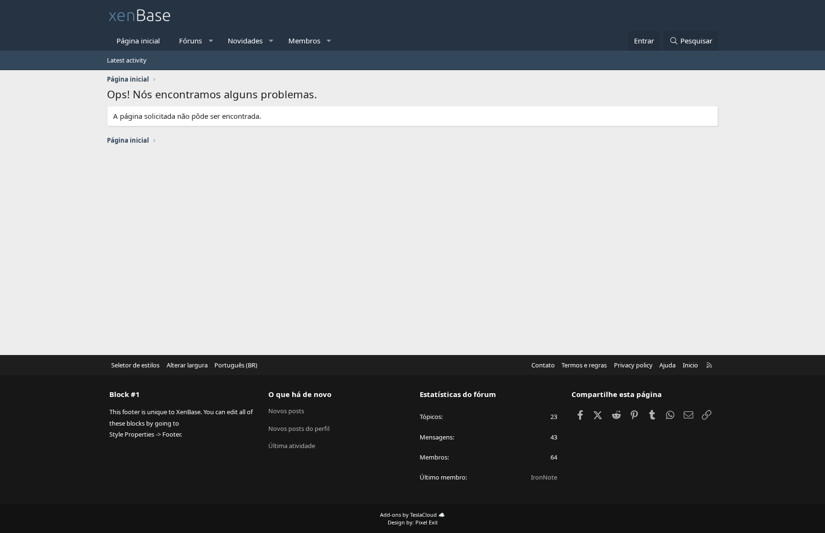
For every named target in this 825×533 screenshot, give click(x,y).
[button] (210, 41)
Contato (543, 365)
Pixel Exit (426, 522)
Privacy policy (633, 365)
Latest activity (127, 60)
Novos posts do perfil (298, 428)
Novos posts (286, 411)
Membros (304, 40)
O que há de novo (299, 394)
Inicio (690, 365)
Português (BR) (235, 365)
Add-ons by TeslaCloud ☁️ (412, 514)
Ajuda (667, 365)
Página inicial (138, 40)
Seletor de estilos (135, 365)
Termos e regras (584, 365)
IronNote (544, 477)
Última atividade (291, 445)
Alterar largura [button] (187, 365)
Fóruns (190, 40)
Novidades (245, 40)
